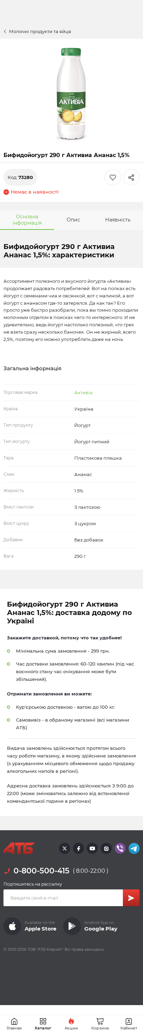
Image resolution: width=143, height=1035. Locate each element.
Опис (73, 220)
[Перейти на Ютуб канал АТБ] (92, 848)
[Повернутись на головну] (19, 848)
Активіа (83, 392)
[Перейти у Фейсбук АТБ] (78, 848)
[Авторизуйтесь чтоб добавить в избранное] (112, 177)
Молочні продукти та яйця (40, 31)
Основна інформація (27, 219)
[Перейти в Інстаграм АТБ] (106, 848)
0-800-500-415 (41, 871)
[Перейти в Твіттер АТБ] (64, 848)
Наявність (118, 220)
